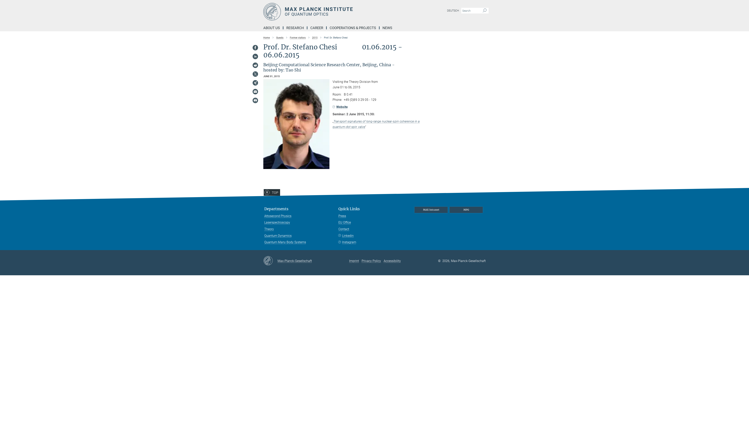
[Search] (485, 10)
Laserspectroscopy (277, 222)
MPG (466, 209)
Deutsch (453, 10)
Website (342, 107)
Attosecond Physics (277, 216)
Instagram (349, 242)
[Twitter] (255, 74)
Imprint (354, 261)
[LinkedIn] (255, 56)
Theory (269, 229)
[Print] (255, 100)
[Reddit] (255, 65)
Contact (343, 229)
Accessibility (392, 261)
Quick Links (349, 209)
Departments (276, 209)
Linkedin (348, 236)
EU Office (344, 222)
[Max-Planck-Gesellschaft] (270, 261)
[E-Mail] (255, 92)
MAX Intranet (431, 209)
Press (342, 216)
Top (275, 193)
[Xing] (255, 83)
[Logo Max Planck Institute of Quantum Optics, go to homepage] (336, 12)
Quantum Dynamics (278, 236)
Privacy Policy (371, 261)
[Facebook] (255, 48)
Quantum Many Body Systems (285, 242)
